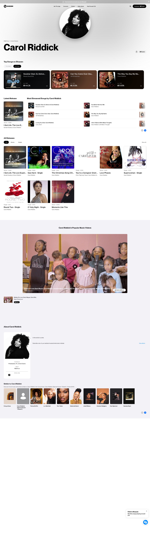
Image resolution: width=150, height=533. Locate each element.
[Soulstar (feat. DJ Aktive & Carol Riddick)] (54, 106)
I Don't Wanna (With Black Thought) (101, 122)
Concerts (65, 6)
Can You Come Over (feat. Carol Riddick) (47, 113)
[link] (119, 290)
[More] (76, 106)
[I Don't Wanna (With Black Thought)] (109, 124)
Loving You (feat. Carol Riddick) (45, 122)
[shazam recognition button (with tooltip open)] (145, 522)
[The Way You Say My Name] (109, 115)
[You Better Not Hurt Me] (109, 106)
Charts (73, 6)
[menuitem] (57, 6)
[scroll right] (145, 130)
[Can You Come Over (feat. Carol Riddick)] (54, 115)
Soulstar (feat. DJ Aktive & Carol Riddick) (47, 104)
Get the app (57, 6)
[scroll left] (142, 130)
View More (142, 343)
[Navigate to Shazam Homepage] (8, 6)
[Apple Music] (6, 130)
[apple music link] (142, 51)
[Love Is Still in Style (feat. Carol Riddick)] (142, 114)
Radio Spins (81, 6)
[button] (148, 1)
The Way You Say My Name (99, 113)
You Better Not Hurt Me (98, 104)
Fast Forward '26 (91, 6)
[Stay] (142, 105)
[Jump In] (142, 123)
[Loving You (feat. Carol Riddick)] (54, 124)
